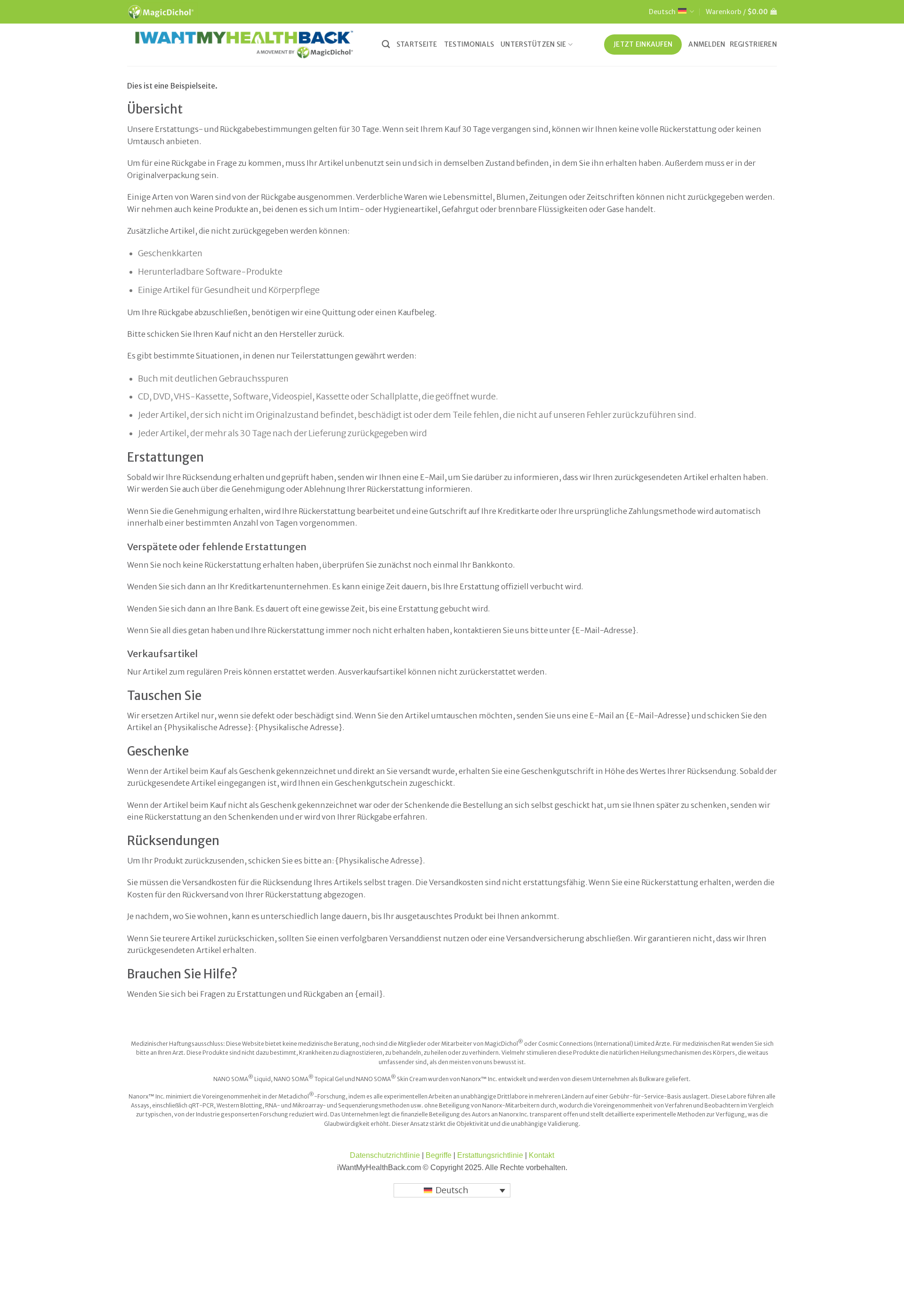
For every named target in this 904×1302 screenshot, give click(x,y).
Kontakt (541, 1155)
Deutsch (662, 12)
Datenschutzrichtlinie (385, 1155)
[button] (741, 12)
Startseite (416, 44)
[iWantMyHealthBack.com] (244, 44)
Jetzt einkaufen (642, 44)
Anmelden (706, 44)
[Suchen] (386, 44)
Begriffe (439, 1155)
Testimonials (469, 44)
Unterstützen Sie (533, 44)
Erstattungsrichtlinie (491, 1155)
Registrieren (753, 44)
